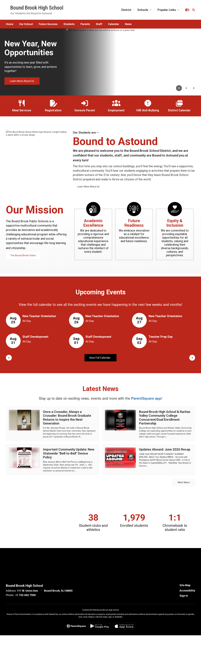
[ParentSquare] (76, 626)
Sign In (184, 595)
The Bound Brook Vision (23, 255)
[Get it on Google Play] (100, 626)
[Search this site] (193, 9)
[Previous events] (9, 358)
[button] (144, 10)
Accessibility (187, 590)
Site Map (185, 585)
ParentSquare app (146, 398)
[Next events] (192, 358)
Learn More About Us (88, 186)
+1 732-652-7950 (25, 595)
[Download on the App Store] (124, 626)
